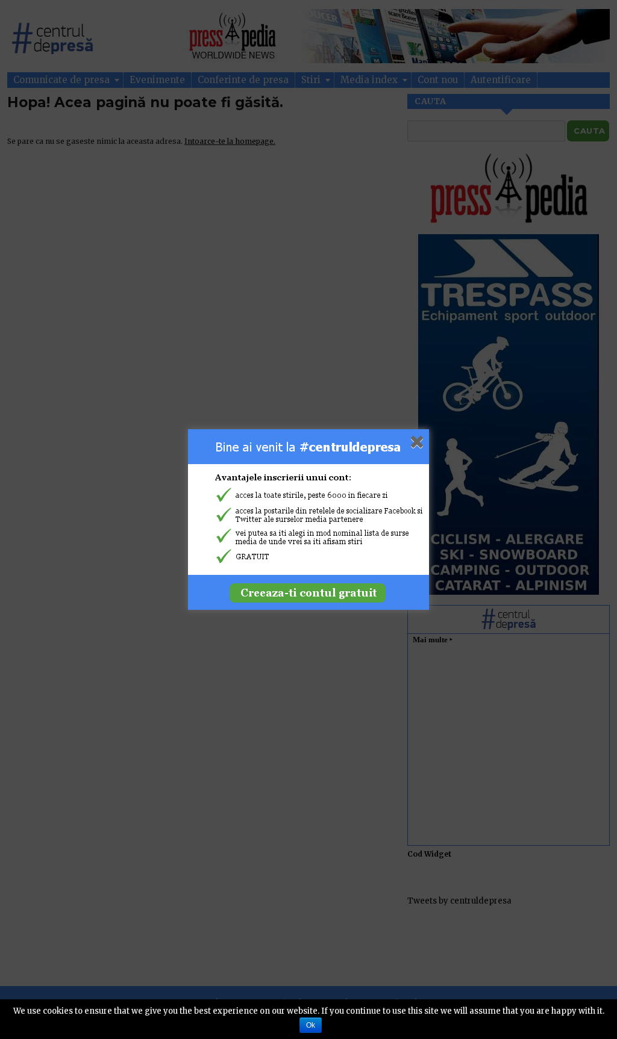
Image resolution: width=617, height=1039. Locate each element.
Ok (310, 1025)
